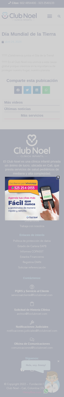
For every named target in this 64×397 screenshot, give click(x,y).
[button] (58, 177)
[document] (32, 198)
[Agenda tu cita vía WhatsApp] (32, 198)
